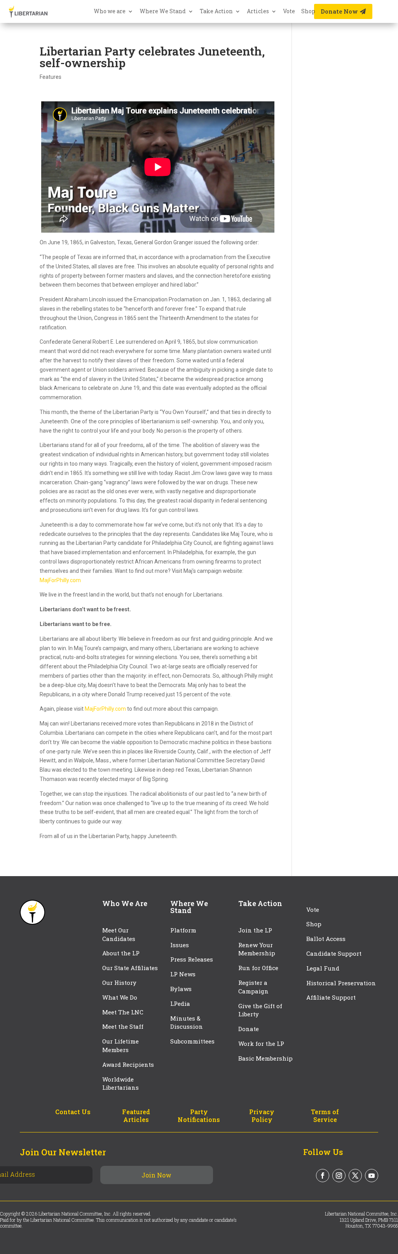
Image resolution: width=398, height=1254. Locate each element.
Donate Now (339, 11)
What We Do (119, 997)
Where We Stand (163, 12)
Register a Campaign (253, 987)
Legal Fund (322, 968)
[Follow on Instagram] (339, 1175)
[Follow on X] (355, 1175)
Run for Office (258, 968)
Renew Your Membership (256, 949)
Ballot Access (326, 939)
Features (50, 77)
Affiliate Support (331, 997)
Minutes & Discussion (186, 1022)
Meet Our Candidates (118, 934)
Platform (183, 930)
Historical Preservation (341, 983)
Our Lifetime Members (120, 1045)
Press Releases (191, 959)
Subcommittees (192, 1041)
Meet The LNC (122, 1012)
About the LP (121, 953)
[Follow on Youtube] (371, 1175)
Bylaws (181, 989)
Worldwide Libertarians (120, 1083)
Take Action (216, 12)
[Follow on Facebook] (322, 1175)
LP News (183, 974)
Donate (248, 1029)
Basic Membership (265, 1058)
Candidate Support (333, 953)
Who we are (110, 12)
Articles (258, 12)
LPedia (180, 1003)
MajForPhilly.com (60, 580)
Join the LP (255, 930)
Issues (179, 945)
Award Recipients (128, 1064)
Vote (289, 12)
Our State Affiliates (130, 968)
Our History (119, 982)
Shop (308, 12)
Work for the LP (261, 1043)
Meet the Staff (122, 1026)
